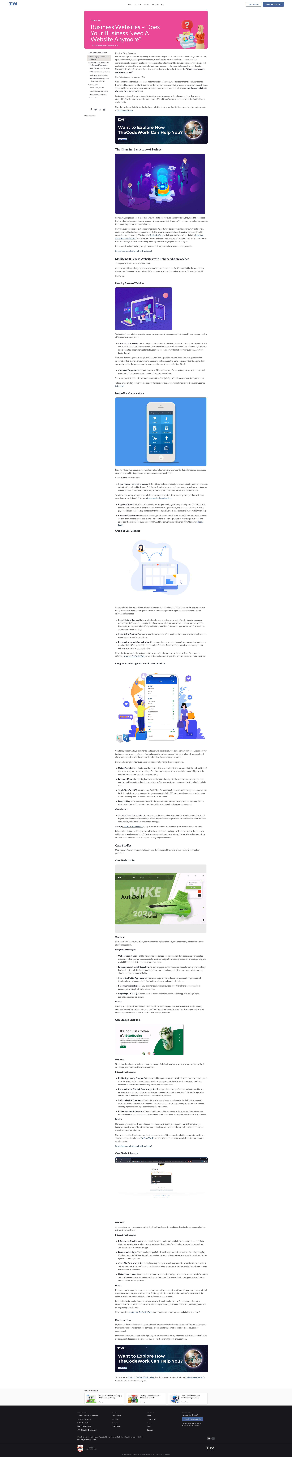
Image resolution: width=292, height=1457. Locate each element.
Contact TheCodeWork (134, 656)
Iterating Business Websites (100, 68)
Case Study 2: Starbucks (99, 91)
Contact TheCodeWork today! (141, 1377)
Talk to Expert (254, 4)
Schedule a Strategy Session (192, 1419)
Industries (115, 1423)
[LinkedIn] (209, 1438)
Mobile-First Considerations (100, 72)
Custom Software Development (87, 1416)
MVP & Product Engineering (86, 1430)
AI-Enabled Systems (84, 1419)
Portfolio (155, 4)
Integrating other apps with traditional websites (100, 80)
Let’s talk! (119, 386)
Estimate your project (273, 4)
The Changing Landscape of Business (99, 58)
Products (137, 4)
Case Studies (93, 84)
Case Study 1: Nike (97, 88)
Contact (150, 1430)
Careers (149, 1423)
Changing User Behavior (99, 75)
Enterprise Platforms (84, 1426)
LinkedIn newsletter (194, 1377)
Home (130, 4)
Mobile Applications (84, 1423)
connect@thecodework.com (191, 1423)
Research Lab (151, 1419)
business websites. (125, 110)
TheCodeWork (156, 235)
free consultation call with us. (159, 498)
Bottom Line (93, 98)
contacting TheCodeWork (140, 1312)
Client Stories (116, 1426)
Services (147, 4)
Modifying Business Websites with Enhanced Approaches (99, 64)
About (149, 1416)
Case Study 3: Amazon (99, 94)
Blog (162, 4)
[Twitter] (213, 1438)
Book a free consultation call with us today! (133, 251)
